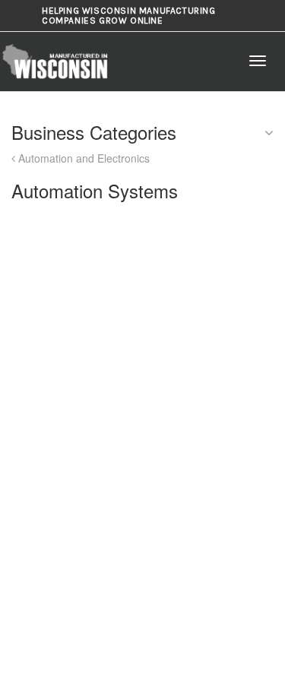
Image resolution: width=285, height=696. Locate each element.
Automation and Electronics (82, 158)
